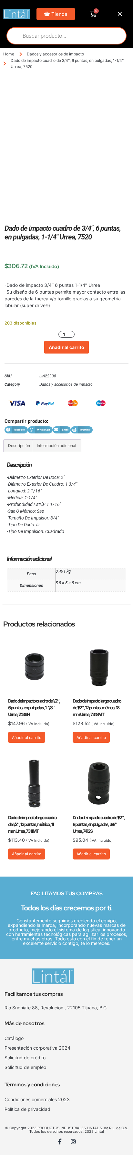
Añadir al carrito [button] (26, 737)
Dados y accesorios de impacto (55, 54)
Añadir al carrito (66, 347)
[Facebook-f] (60, 1141)
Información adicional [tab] (56, 445)
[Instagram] (73, 1141)
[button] (16, 430)
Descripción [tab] (19, 445)
